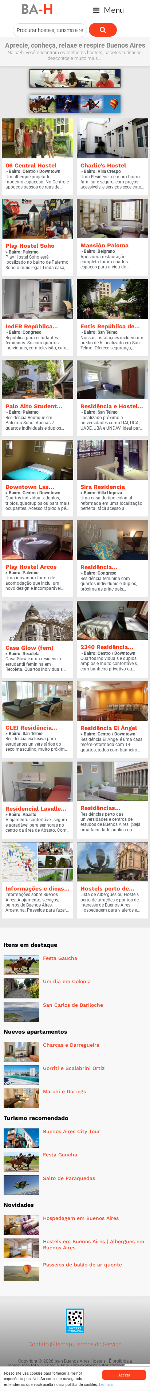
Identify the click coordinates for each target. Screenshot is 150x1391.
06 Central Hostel (30, 165)
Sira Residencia (102, 486)
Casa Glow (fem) (29, 647)
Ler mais (106, 1384)
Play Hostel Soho (30, 245)
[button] (108, 10)
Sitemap (61, 1344)
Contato (38, 1344)
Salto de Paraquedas (69, 1178)
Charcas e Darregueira (71, 1045)
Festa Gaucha (60, 958)
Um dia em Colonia (67, 981)
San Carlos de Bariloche (73, 1005)
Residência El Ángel (108, 728)
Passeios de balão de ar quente (82, 1265)
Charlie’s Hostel (103, 165)
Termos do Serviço (98, 1344)
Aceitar (124, 1375)
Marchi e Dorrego (64, 1091)
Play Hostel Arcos (31, 566)
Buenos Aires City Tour (71, 1131)
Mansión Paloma (104, 245)
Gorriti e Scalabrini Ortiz (73, 1068)
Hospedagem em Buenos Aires (81, 1218)
